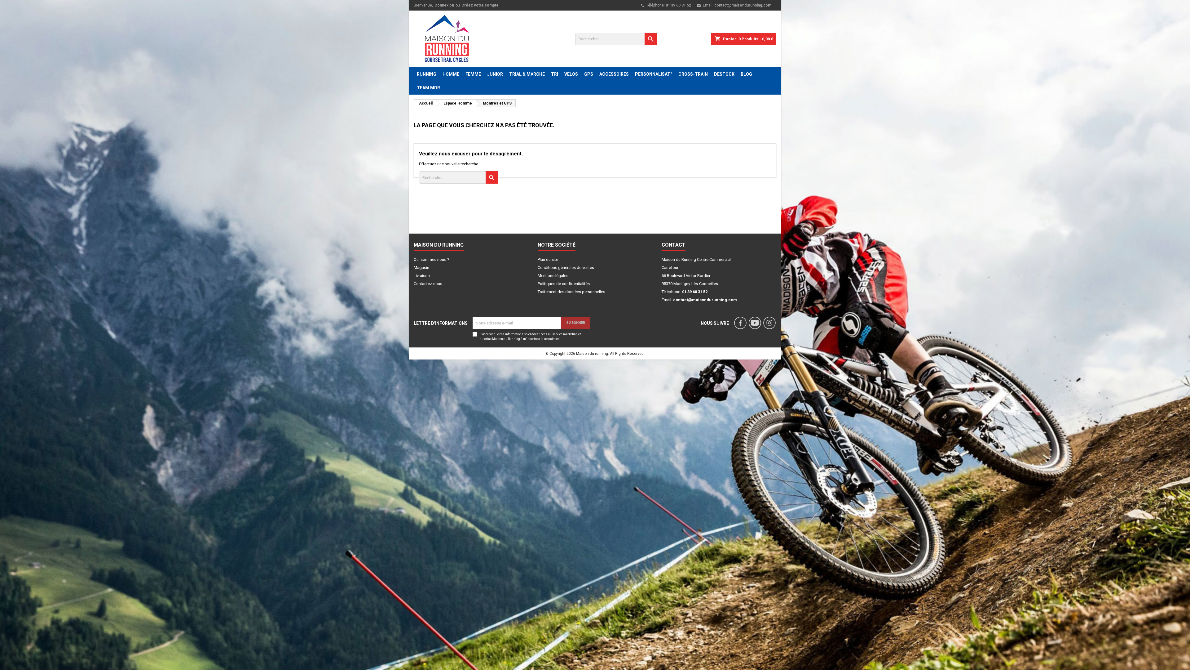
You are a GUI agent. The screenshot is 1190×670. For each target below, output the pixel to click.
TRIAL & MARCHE (527, 74)
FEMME (473, 74)
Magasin (421, 267)
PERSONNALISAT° (653, 74)
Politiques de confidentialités (564, 283)
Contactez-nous (428, 283)
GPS (588, 74)
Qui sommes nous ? (431, 259)
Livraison (422, 275)
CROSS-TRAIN (693, 74)
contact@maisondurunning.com (742, 5)
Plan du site (548, 259)
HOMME (451, 74)
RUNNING (426, 74)
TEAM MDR (428, 87)
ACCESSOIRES (614, 74)
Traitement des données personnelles (571, 291)
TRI (554, 74)
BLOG (746, 74)
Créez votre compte (480, 5)
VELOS (571, 74)
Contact (673, 245)
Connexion (444, 5)
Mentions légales (553, 275)
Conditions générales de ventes (566, 267)
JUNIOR (495, 74)
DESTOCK (724, 74)
